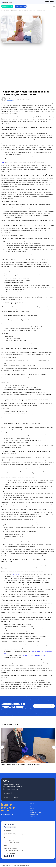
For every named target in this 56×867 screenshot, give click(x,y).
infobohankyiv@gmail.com (10, 848)
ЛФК (2, 162)
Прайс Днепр (34, 814)
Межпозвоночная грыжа (8, 103)
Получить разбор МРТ (7, 6)
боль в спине (15, 574)
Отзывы (32, 808)
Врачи (32, 810)
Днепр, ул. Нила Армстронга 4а (12, 842)
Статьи (8, 10)
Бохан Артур (10, 100)
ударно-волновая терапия (31, 491)
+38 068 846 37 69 (49, 2)
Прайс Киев (33, 816)
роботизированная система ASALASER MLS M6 (35, 655)
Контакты (33, 818)
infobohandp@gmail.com (10, 840)
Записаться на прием (21, 6)
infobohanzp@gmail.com (10, 833)
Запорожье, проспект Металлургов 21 (13, 834)
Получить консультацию (42, 706)
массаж (52, 161)
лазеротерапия (18, 491)
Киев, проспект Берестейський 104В (13, 850)
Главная (3, 10)
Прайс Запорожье (35, 812)
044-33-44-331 (11, 827)
